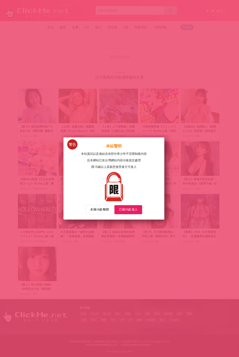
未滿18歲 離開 (99, 209)
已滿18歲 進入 (128, 209)
